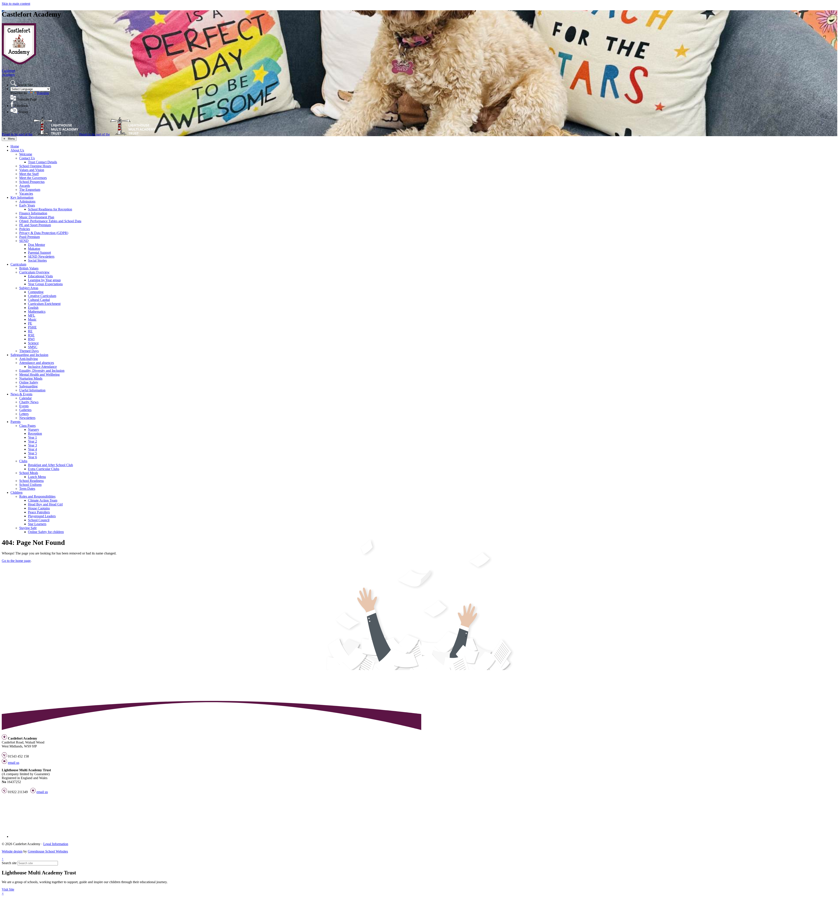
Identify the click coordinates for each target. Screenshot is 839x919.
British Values (28, 268)
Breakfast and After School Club (50, 465)
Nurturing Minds (30, 378)
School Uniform (30, 484)
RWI (31, 339)
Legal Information (55, 844)
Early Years (27, 205)
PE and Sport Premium (35, 225)
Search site (9, 863)
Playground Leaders (42, 516)
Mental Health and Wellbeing (39, 374)
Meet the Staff (29, 174)
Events (24, 406)
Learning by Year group (44, 280)
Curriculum (18, 264)
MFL (31, 315)
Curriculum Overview (34, 272)
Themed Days (29, 351)
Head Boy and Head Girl (45, 504)
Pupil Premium (29, 237)
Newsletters (27, 418)
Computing (35, 292)
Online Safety (28, 382)
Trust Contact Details (42, 162)
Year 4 (32, 449)
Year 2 (32, 441)
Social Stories (37, 260)
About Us (17, 150)
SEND (24, 241)
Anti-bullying (28, 359)
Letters (24, 414)
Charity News (28, 402)
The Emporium (29, 189)
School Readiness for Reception (50, 209)
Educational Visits (40, 276)
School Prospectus (32, 182)
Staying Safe (28, 528)
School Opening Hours (35, 166)
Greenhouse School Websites (48, 851)
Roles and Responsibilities (37, 496)
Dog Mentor (36, 245)
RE (30, 331)
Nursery (33, 429)
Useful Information (32, 390)
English (33, 307)
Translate (43, 93)
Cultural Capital (39, 300)
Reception (35, 433)
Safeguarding (28, 386)
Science (33, 343)
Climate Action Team (42, 500)
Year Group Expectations (45, 284)
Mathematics (36, 311)
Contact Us (27, 158)
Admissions (27, 201)
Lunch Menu (37, 477)
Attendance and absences (36, 363)
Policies (24, 229)
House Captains (39, 508)
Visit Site (8, 889)
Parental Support (39, 252)
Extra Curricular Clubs (43, 469)
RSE (31, 335)
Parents (15, 422)
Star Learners (37, 524)
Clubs (23, 461)
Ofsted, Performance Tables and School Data (50, 221)
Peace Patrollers (39, 512)
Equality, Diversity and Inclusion (41, 370)
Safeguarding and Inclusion (29, 355)
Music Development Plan (36, 217)
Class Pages (27, 425)
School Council (38, 520)
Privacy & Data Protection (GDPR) (43, 233)
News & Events (21, 394)
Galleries (25, 410)
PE (30, 323)
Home (14, 146)
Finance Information (33, 213)
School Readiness (31, 481)
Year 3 (32, 445)
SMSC (32, 347)
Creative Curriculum (42, 296)
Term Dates (27, 488)
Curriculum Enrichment (44, 304)
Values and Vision (31, 170)
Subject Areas (28, 288)
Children (16, 492)
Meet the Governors (33, 178)
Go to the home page (16, 561)
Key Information (21, 197)
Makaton (34, 248)
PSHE (32, 327)
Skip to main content (16, 3)
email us (13, 762)
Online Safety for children (46, 532)
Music (32, 319)
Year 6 (32, 457)
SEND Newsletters (41, 256)
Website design (12, 851)
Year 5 (32, 453)
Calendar (25, 398)
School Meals (28, 473)
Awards (24, 186)
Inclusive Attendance (42, 366)
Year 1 (32, 437)
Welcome (25, 154)
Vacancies (26, 193)
